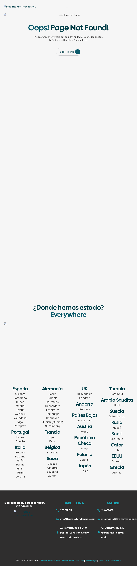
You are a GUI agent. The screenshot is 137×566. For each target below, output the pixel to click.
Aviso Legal (91, 560)
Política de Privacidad (73, 560)
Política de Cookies (50, 560)
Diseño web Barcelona (109, 560)
